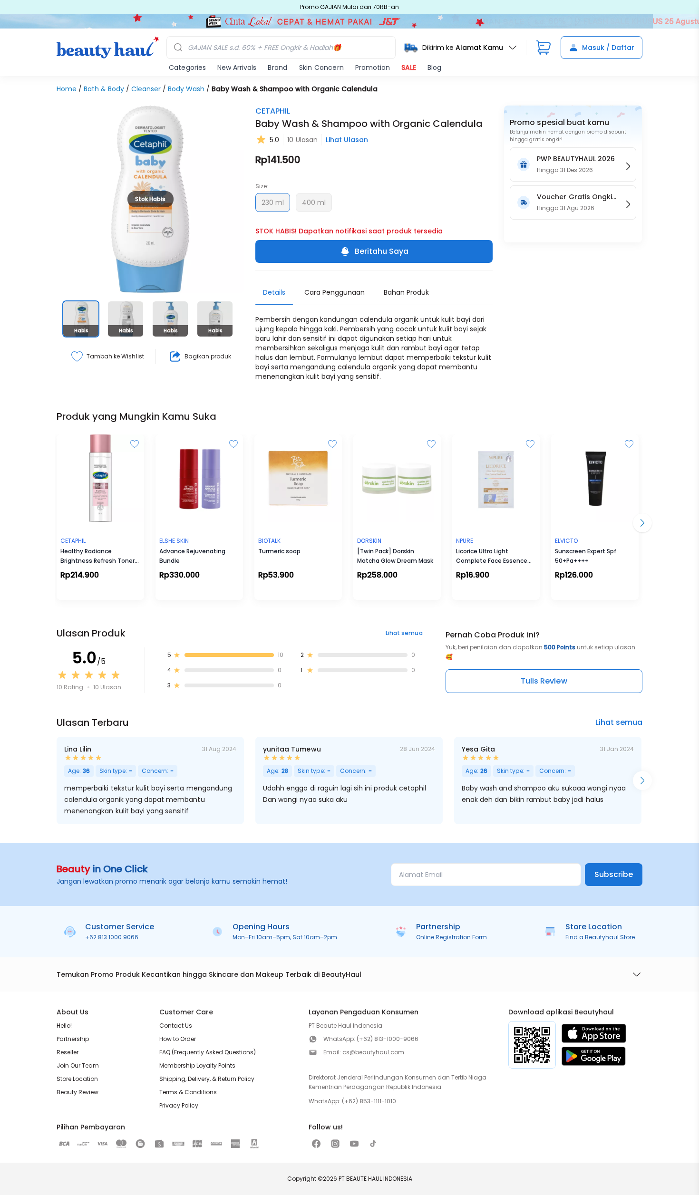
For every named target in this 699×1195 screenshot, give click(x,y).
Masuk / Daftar (608, 47)
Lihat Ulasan (347, 140)
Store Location (77, 1079)
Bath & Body (104, 89)
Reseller (67, 1052)
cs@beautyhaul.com (373, 1052)
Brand (277, 67)
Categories (187, 67)
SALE (408, 67)
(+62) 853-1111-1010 (369, 1101)
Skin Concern (321, 67)
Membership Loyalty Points (197, 1065)
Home (67, 89)
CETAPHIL (272, 111)
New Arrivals (236, 67)
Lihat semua (404, 633)
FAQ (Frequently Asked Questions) (207, 1052)
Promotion (372, 67)
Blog (434, 67)
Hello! (64, 1026)
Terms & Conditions (188, 1092)
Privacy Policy (178, 1105)
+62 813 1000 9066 (111, 937)
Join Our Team (78, 1065)
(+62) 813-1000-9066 (387, 1039)
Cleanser (146, 89)
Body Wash (186, 89)
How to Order (177, 1039)
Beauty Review (77, 1092)
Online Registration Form (451, 937)
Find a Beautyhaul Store (600, 937)
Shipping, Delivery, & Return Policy (206, 1079)
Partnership (73, 1039)
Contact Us (175, 1026)
